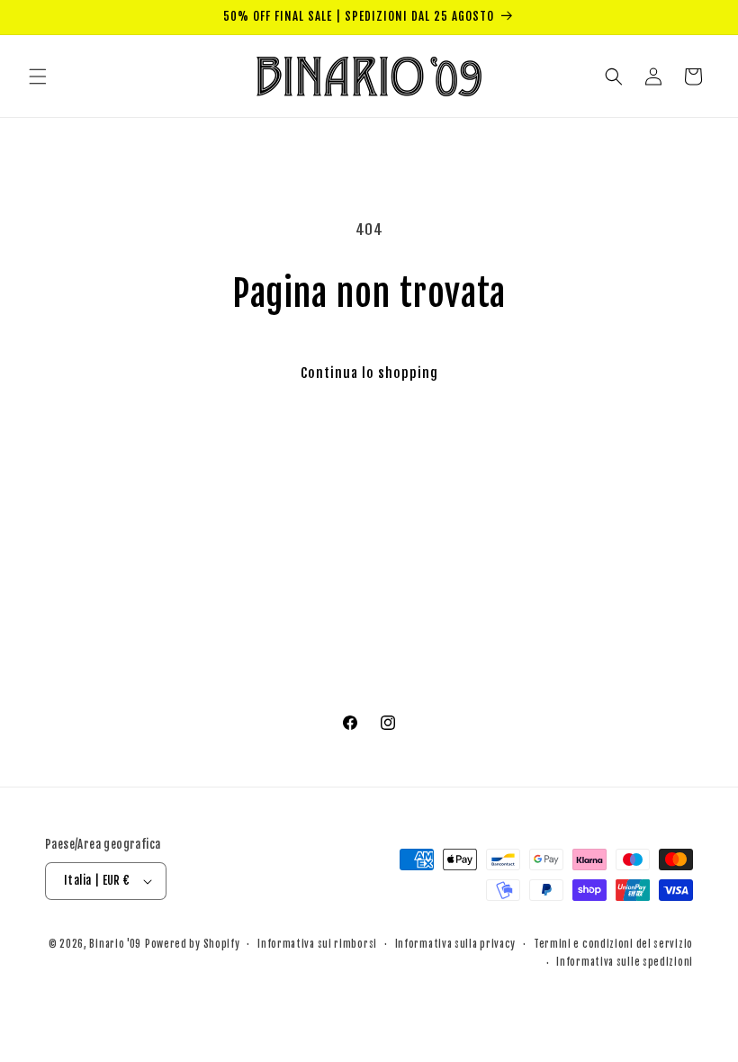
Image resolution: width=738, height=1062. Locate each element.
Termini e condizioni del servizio (613, 944)
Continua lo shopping (369, 373)
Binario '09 (115, 944)
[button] (38, 76)
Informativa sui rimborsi (317, 944)
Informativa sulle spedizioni (624, 962)
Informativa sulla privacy (456, 944)
